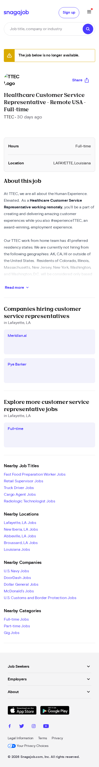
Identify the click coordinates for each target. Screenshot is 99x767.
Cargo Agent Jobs (20, 494)
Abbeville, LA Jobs (20, 536)
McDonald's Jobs (19, 591)
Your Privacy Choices (33, 746)
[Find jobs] (88, 29)
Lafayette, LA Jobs (20, 523)
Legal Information (20, 738)
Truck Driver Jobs (19, 488)
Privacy (57, 738)
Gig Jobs (11, 633)
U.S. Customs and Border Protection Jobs (40, 598)
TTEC (9, 117)
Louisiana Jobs (17, 549)
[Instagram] (34, 727)
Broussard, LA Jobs (21, 543)
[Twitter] (21, 727)
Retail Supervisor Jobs (23, 481)
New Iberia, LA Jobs (21, 529)
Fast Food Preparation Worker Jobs (35, 474)
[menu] (89, 12)
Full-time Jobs (16, 619)
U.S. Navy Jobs (16, 571)
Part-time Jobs (17, 626)
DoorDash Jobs (17, 578)
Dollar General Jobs (21, 584)
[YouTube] (46, 727)
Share (77, 80)
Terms (42, 738)
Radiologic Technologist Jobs (29, 501)
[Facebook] (10, 727)
